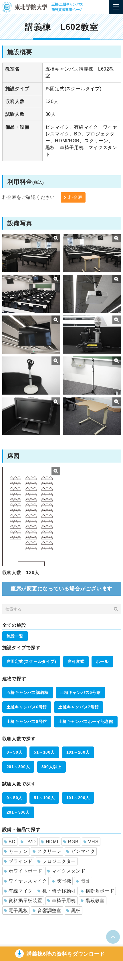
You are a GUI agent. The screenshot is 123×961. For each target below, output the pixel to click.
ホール (102, 661)
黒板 (76, 910)
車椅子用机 (64, 900)
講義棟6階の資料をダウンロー (66, 954)
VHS (93, 841)
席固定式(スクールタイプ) (31, 661)
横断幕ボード (100, 890)
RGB (73, 841)
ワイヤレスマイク (28, 880)
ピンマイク (83, 851)
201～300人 (18, 766)
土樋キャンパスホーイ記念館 (85, 721)
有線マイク (21, 890)
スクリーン (49, 851)
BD (12, 841)
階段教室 (95, 900)
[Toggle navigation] (116, 7)
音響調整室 (49, 910)
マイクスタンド (68, 871)
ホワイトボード (25, 871)
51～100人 (44, 752)
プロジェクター (59, 861)
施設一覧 (15, 636)
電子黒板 (18, 910)
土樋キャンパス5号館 (80, 692)
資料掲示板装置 (25, 900)
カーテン (18, 851)
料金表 (75, 197)
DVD (30, 841)
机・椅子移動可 (59, 890)
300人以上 (51, 766)
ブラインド (21, 861)
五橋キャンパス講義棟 (28, 692)
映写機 (64, 880)
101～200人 (78, 752)
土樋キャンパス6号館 (27, 707)
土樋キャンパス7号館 (78, 707)
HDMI (52, 841)
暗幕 (85, 880)
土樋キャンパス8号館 (27, 721)
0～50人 (15, 752)
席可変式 (76, 661)
